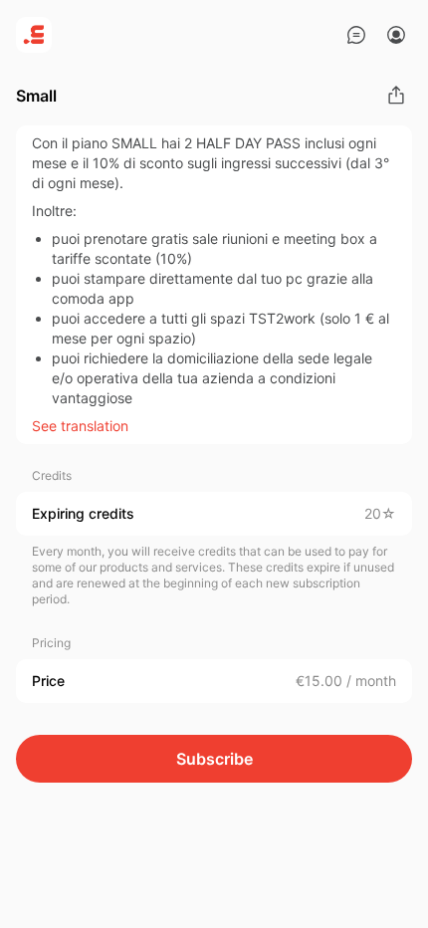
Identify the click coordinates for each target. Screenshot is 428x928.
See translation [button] (80, 425)
